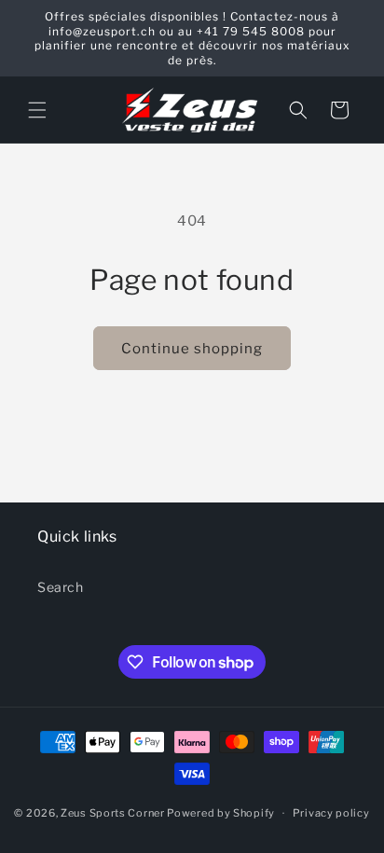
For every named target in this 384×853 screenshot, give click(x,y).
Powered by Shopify (221, 812)
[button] (37, 110)
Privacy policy (331, 812)
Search (60, 587)
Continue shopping (192, 348)
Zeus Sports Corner (113, 812)
